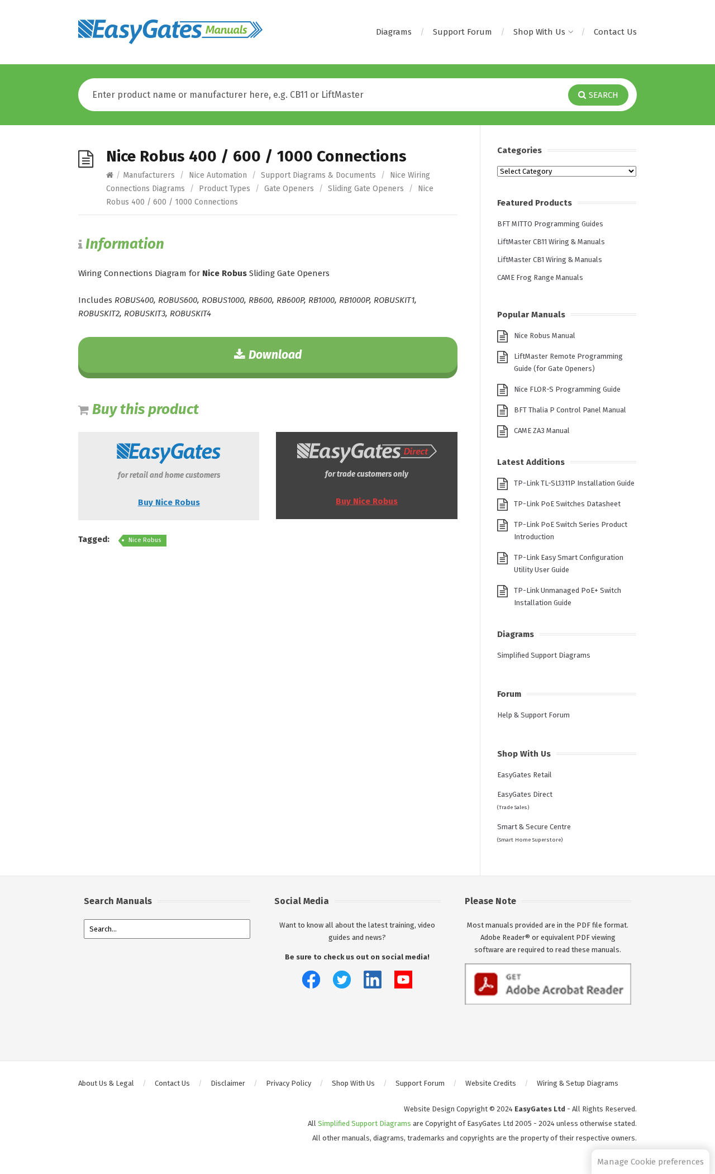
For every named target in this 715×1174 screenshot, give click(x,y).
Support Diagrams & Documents (318, 175)
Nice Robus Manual (544, 335)
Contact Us (615, 32)
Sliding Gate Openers (366, 188)
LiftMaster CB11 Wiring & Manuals (551, 241)
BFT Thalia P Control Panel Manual (570, 410)
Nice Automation (218, 175)
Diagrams (394, 32)
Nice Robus (144, 540)
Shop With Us (539, 32)
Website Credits (490, 1083)
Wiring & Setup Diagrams (577, 1083)
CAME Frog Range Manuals (540, 277)
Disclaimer (228, 1083)
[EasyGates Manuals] (170, 32)
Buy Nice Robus (169, 502)
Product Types (224, 188)
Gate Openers (289, 188)
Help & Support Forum (533, 715)
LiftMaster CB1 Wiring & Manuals (549, 259)
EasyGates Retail (524, 775)
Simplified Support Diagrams (543, 655)
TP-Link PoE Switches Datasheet (567, 504)
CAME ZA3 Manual (542, 430)
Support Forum (462, 32)
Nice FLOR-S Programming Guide (567, 389)
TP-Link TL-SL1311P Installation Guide (574, 483)
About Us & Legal (106, 1083)
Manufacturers (149, 175)
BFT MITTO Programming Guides (550, 224)
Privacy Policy (288, 1083)
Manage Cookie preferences (650, 1162)
